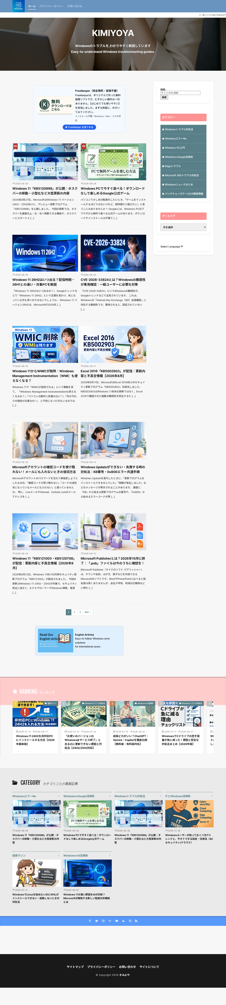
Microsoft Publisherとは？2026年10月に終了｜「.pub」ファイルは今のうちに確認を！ (113, 561)
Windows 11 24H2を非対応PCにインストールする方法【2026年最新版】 (35, 740)
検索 (164, 97)
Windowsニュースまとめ (179, 184)
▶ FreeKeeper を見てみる (79, 127)
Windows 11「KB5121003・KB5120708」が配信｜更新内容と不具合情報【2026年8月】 (44, 563)
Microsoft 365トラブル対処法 (182, 175)
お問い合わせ (74, 6)
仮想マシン (51, 703)
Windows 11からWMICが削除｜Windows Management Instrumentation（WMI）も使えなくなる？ (45, 375)
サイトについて (149, 967)
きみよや (124, 974)
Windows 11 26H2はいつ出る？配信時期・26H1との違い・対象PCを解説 (43, 282)
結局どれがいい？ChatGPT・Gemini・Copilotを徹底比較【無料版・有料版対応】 (131, 740)
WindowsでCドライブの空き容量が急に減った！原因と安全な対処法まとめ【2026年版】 (181, 740)
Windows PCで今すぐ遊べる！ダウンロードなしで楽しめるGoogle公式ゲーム (113, 191)
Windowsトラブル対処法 (179, 129)
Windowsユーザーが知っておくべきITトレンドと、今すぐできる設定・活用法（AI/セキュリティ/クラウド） (189, 839)
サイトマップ (75, 967)
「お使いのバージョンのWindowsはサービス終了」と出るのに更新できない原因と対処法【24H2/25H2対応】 (83, 742)
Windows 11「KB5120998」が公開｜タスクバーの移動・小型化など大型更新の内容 (45, 191)
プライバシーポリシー (51, 6)
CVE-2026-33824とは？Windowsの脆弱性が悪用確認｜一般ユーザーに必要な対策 (113, 282)
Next (87, 612)
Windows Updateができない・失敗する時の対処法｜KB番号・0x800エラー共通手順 (113, 469)
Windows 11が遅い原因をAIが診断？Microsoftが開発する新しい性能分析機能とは (86, 898)
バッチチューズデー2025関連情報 (184, 193)
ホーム (32, 6)
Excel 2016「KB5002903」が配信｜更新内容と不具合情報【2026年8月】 (113, 373)
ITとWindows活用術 (178, 796)
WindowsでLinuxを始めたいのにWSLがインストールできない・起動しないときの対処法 (35, 898)
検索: (163, 89)
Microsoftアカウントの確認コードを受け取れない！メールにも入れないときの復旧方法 (44, 469)
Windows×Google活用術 (179, 156)
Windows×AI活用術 (145, 703)
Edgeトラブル (173, 166)
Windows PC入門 (175, 147)
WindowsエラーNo (175, 138)
